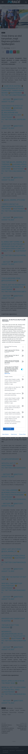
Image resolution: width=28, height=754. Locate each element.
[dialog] (14, 377)
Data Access (14, 434)
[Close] (25, 319)
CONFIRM (8, 428)
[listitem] (14, 347)
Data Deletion (5, 434)
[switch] (22, 350)
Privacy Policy (22, 434)
